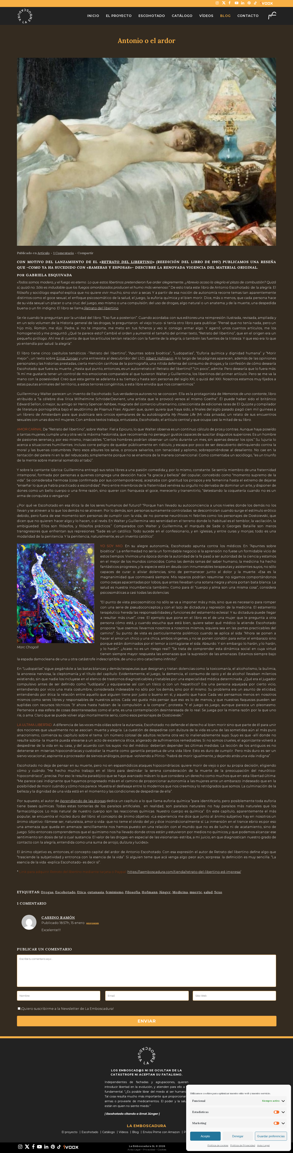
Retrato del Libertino (126, 262)
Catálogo (108, 1132)
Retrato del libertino (101, 308)
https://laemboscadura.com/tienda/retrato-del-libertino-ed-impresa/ (184, 872)
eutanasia (96, 892)
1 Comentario (63, 253)
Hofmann (150, 892)
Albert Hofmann (159, 358)
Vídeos (123, 1132)
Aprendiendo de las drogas (83, 801)
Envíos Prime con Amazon (161, 1132)
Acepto (205, 1136)
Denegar (237, 1136)
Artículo (43, 253)
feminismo (115, 892)
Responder (92, 923)
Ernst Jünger (67, 358)
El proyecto (70, 1132)
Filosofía (132, 892)
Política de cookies (217, 1145)
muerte (196, 892)
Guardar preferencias (271, 1136)
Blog (135, 1132)
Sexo (218, 892)
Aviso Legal (263, 1145)
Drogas (47, 892)
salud (208, 892)
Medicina (180, 892)
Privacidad (149, 1149)
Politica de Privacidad (242, 1145)
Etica (81, 892)
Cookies (161, 1149)
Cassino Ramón (58, 917)
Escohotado (65, 892)
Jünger (165, 892)
